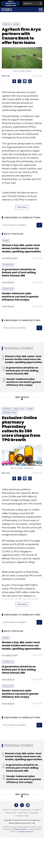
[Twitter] (19, 81)
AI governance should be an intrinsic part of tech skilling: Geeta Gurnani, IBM (19, 272)
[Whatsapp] (30, 81)
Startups (7, 24)
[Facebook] (14, 81)
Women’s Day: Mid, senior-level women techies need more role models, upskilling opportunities (21, 248)
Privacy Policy (11, 813)
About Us (6, 810)
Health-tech (19, 409)
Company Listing (22, 816)
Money (16, 24)
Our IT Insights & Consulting (10, 3)
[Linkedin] (25, 81)
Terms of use (23, 813)
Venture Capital (9, 412)
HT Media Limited (19, 829)
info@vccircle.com (26, 832)
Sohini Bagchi (8, 282)
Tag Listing (34, 813)
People (5, 240)
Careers (15, 810)
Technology (8, 265)
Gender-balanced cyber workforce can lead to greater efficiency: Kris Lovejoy (20, 296)
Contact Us (37, 810)
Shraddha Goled (9, 258)
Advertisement (25, 810)
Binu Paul (6, 75)
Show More (22, 207)
